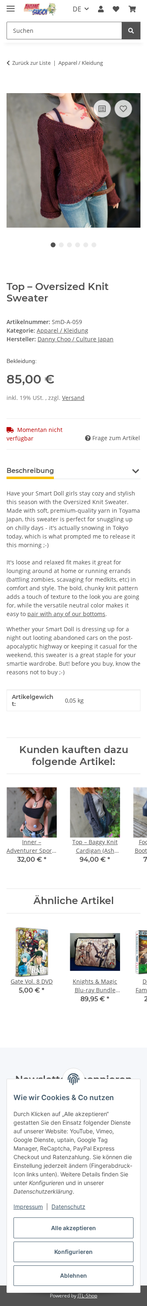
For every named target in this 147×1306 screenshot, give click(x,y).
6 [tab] (93, 244)
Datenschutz (68, 1206)
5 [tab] (85, 244)
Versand (73, 398)
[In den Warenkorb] (13, 88)
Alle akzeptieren (73, 1227)
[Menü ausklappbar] (11, 5)
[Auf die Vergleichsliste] (102, 109)
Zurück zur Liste (31, 62)
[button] (101, 9)
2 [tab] (61, 244)
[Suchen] (131, 30)
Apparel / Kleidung (62, 330)
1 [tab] (53, 244)
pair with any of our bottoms (66, 614)
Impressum (28, 1206)
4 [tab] (77, 244)
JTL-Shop (87, 1295)
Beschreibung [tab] (30, 471)
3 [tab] (69, 244)
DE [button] (77, 9)
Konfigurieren (73, 1251)
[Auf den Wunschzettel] (123, 109)
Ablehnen (73, 1275)
